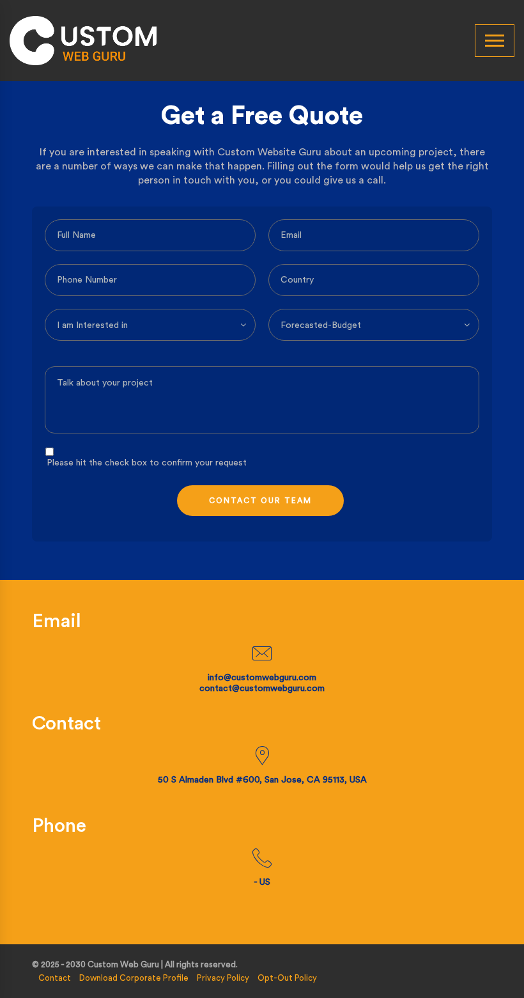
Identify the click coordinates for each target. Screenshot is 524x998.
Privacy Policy (223, 978)
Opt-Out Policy (287, 978)
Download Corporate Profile (134, 978)
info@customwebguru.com (262, 677)
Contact (54, 978)
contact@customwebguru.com (262, 688)
